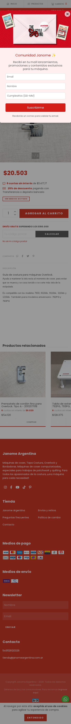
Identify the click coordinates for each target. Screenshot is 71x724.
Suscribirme (35, 107)
